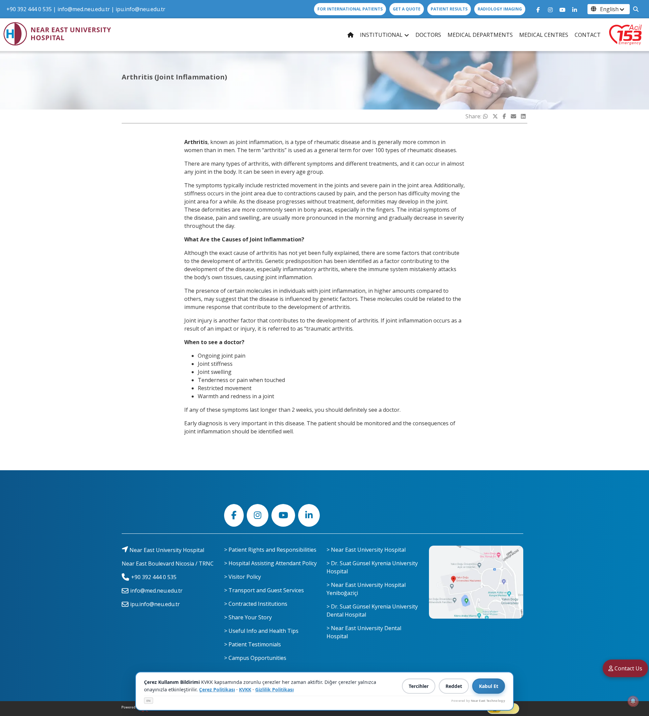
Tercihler (419, 686)
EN (148, 700)
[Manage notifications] (633, 701)
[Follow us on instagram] (550, 9)
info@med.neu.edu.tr (83, 9)
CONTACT (588, 35)
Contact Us (627, 668)
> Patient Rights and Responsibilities (270, 549)
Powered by (478, 700)
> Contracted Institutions (255, 603)
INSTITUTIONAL (381, 35)
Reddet (454, 686)
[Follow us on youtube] (562, 9)
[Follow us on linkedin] (575, 9)
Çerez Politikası (217, 689)
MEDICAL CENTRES (543, 35)
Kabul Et (488, 686)
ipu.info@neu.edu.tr (140, 9)
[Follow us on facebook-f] (538, 9)
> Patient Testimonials (252, 644)
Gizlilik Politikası (274, 689)
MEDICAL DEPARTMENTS (480, 35)
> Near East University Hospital (366, 549)
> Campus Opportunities (255, 658)
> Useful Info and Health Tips (261, 631)
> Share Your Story (248, 617)
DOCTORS (428, 35)
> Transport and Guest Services (264, 590)
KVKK (245, 689)
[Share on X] (495, 116)
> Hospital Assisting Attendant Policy (270, 563)
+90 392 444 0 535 (29, 9)
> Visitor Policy (242, 576)
